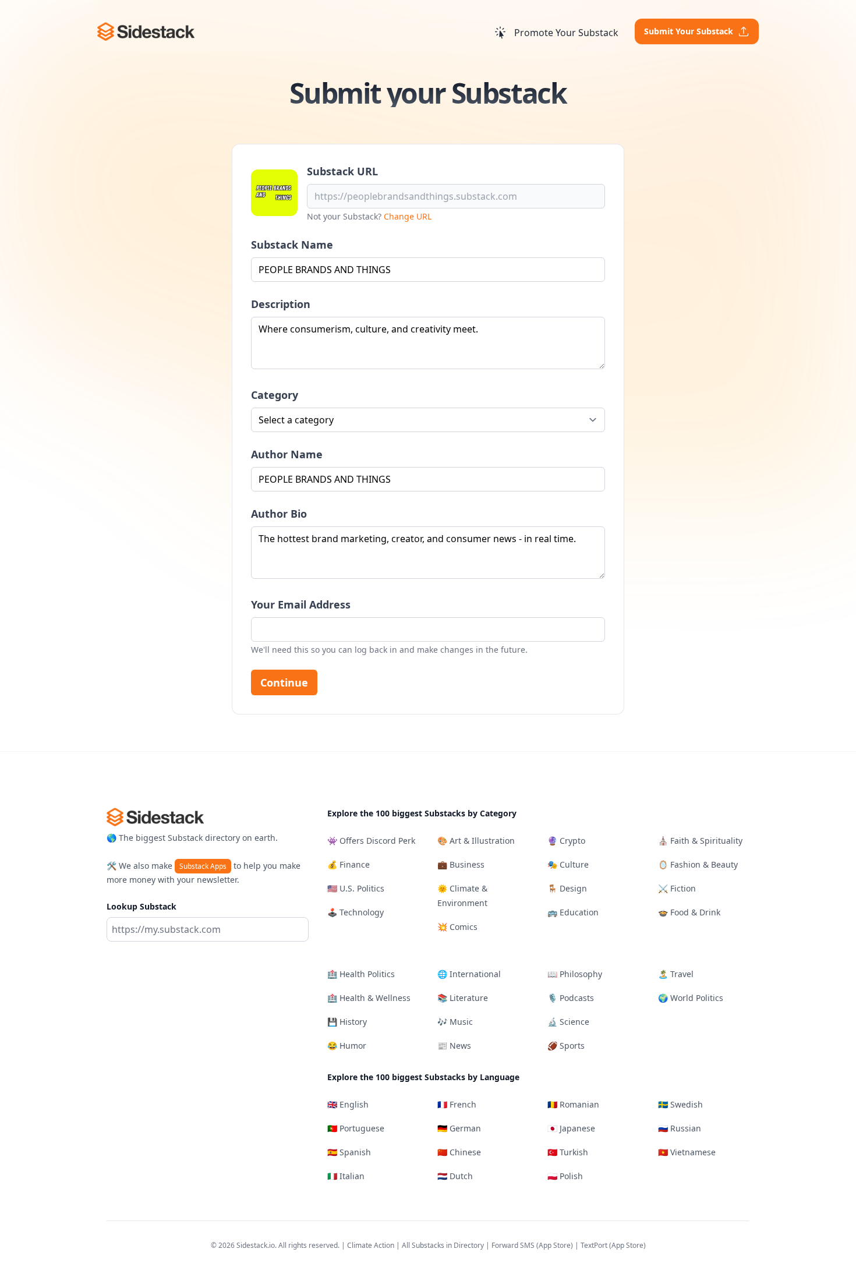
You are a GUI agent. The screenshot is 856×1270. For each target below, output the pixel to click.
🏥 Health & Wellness (369, 997)
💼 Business (460, 864)
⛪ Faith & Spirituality (700, 840)
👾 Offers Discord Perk (371, 840)
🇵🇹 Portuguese (355, 1128)
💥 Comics (457, 926)
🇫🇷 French (456, 1104)
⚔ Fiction (677, 888)
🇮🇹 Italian (346, 1175)
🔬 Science (568, 1021)
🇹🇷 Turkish (567, 1152)
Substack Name (292, 245)
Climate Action (370, 1245)
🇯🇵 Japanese (571, 1128)
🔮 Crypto (566, 840)
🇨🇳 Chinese (459, 1152)
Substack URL (342, 171)
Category (274, 395)
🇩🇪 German (459, 1128)
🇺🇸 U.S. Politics (355, 888)
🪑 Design (567, 888)
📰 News (454, 1045)
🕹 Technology (355, 912)
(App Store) (555, 1245)
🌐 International (469, 973)
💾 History (347, 1021)
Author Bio (279, 514)
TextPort (594, 1245)
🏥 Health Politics (361, 973)
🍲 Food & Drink (689, 912)
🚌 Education (573, 912)
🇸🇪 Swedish (680, 1104)
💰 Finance (348, 864)
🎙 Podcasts (570, 997)
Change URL (407, 216)
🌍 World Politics (690, 997)
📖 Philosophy (574, 973)
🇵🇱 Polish (565, 1175)
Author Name (287, 454)
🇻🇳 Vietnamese (687, 1152)
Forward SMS (513, 1245)
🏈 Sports (566, 1045)
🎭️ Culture (568, 864)
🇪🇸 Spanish (349, 1152)
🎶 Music (455, 1021)
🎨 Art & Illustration (476, 840)
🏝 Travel (676, 973)
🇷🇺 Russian (679, 1128)
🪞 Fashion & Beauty (698, 864)
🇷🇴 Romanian (573, 1104)
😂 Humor (346, 1045)
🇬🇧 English (348, 1104)
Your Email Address (301, 604)
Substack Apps (203, 866)
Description (280, 304)
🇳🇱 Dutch (455, 1175)
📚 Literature (462, 997)
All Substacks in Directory (443, 1245)
